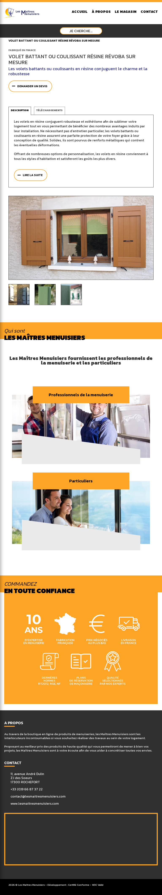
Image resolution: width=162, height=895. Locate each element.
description (20, 110)
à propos (101, 11)
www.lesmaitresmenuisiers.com (35, 804)
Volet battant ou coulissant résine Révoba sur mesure (54, 41)
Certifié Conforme (78, 885)
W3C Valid (97, 885)
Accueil (80, 11)
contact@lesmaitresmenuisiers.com (38, 796)
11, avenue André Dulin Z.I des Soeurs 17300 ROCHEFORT (27, 778)
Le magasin (125, 11)
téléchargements (49, 110)
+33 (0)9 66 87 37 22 (27, 789)
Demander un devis (32, 86)
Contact (149, 11)
